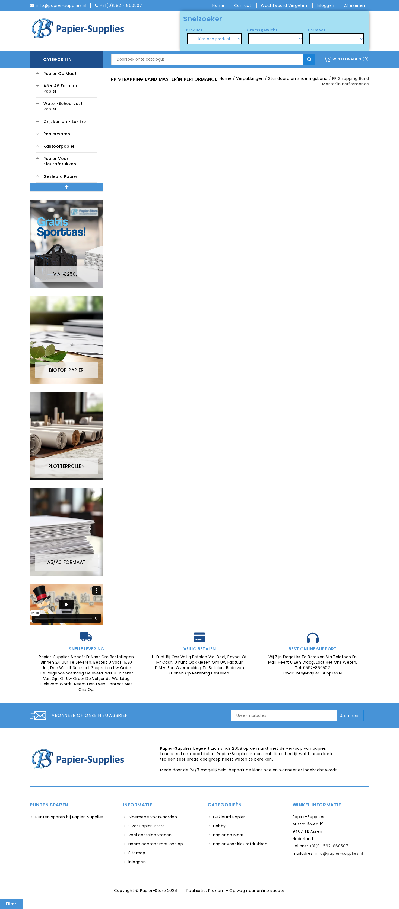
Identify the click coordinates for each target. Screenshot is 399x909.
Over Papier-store (146, 826)
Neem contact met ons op (155, 844)
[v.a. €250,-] (66, 243)
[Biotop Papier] (66, 339)
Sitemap (136, 853)
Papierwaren (56, 134)
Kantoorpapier (59, 146)
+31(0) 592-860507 (328, 846)
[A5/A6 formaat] (66, 531)
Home (219, 5)
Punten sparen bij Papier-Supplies (69, 817)
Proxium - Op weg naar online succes (246, 890)
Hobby (219, 826)
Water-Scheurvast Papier (63, 106)
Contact (243, 5)
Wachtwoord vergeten (284, 5)
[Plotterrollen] (66, 435)
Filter (11, 904)
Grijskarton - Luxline (64, 121)
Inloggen (137, 861)
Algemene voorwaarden (152, 817)
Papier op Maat (60, 73)
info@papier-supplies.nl (339, 853)
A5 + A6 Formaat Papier (61, 88)
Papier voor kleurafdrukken (59, 161)
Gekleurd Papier (60, 176)
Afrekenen (354, 5)
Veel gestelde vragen (150, 835)
